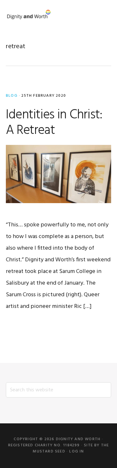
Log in (76, 451)
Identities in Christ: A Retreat (54, 123)
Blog (12, 96)
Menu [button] (103, 14)
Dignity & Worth (28, 14)
